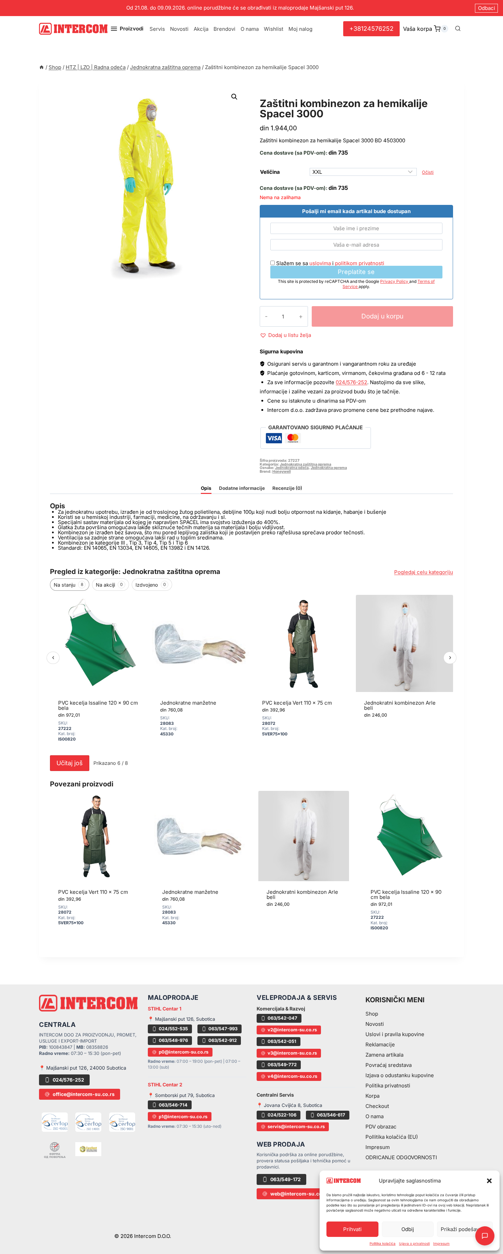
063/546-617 (331, 1115)
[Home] (41, 67)
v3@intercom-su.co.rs (292, 1053)
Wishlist (273, 29)
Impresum (441, 1243)
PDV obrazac (381, 1126)
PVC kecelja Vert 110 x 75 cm (297, 703)
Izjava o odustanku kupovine (399, 1075)
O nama (250, 29)
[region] (251, 673)
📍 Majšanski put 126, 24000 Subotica (82, 1068)
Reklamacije (380, 1044)
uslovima (320, 263)
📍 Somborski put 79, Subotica (181, 1095)
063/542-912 (222, 1040)
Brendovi (224, 29)
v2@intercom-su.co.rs (292, 1029)
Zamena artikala (384, 1054)
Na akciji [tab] (109, 585)
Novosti (179, 29)
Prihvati (352, 1229)
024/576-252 (351, 382)
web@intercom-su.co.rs (299, 1194)
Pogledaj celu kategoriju (423, 572)
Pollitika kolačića (383, 1243)
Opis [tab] (206, 488)
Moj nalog (300, 29)
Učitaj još (69, 763)
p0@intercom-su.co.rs (183, 1052)
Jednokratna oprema (329, 468)
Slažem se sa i (329, 263)
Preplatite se (356, 271)
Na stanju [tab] (68, 585)
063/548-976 (173, 1040)
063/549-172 (285, 1179)
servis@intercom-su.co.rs (296, 1126)
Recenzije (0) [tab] (287, 488)
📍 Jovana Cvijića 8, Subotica (289, 1105)
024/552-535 (173, 1028)
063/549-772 (282, 1064)
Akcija (201, 29)
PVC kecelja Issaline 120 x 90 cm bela (98, 705)
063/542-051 (282, 1041)
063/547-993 (222, 1028)
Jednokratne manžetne (188, 703)
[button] (489, 1180)
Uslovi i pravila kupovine (394, 1034)
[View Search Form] (458, 29)
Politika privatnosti (387, 1085)
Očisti (428, 172)
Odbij (407, 1229)
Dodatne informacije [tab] (242, 488)
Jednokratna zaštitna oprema (313, 95)
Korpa (372, 1096)
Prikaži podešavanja (465, 1229)
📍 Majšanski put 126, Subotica (181, 1019)
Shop (371, 1013)
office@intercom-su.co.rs (84, 1094)
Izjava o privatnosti (414, 1243)
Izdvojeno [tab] (151, 585)
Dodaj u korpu (382, 316)
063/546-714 (173, 1105)
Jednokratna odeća (292, 468)
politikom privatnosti (359, 263)
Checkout (377, 1106)
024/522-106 (282, 1115)
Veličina (270, 172)
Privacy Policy (394, 281)
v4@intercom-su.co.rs (292, 1076)
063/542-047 (282, 1018)
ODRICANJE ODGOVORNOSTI (401, 1157)
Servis (157, 29)
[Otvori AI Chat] (484, 1235)
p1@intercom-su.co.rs (183, 1116)
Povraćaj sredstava (388, 1065)
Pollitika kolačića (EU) (391, 1137)
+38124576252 (371, 28)
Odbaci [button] (486, 8)
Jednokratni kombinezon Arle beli (400, 705)
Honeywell (281, 471)
